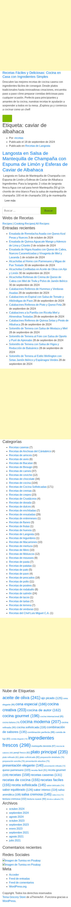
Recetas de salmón (20, 593)
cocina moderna (40, 721)
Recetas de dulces (20, 506)
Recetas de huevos (20, 530)
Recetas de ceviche (20, 475)
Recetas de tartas (19, 601)
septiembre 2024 (19, 812)
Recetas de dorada (20, 502)
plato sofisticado (30, 757)
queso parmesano (16, 770)
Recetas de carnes (20, 471)
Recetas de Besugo (20, 467)
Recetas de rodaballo (21, 589)
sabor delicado (55, 785)
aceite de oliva (21, 697)
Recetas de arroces (20, 455)
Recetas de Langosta (37, 145)
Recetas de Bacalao (21, 463)
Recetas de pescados (22, 577)
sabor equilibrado (17, 789)
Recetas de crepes (20, 494)
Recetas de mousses (21, 557)
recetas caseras (46, 775)
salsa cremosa (36, 794)
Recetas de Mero (19, 550)
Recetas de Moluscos (21, 554)
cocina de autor (44, 710)
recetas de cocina (21, 780)
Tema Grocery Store (14, 897)
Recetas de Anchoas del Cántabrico (30, 451)
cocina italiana (11, 722)
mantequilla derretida (43, 746)
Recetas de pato (18, 569)
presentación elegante (23, 765)
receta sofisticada (28, 785)
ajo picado (51, 698)
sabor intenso (45, 789)
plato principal (49, 751)
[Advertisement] (35, 35)
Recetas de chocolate (22, 479)
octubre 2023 (16, 820)
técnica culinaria (55, 799)
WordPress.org (18, 886)
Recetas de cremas (20, 490)
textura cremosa (14, 798)
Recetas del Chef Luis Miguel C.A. (29, 613)
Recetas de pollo (19, 581)
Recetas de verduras (21, 609)
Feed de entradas (19, 878)
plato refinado (10, 757)
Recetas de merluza (21, 546)
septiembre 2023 (19, 824)
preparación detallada (52, 757)
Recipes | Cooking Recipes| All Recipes (25, 223)
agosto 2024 (16, 816)
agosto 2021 (16, 836)
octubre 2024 (16, 808)
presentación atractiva (38, 761)
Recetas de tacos (19, 597)
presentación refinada (54, 766)
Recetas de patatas (20, 565)
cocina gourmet (20, 716)
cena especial (31, 704)
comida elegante (19, 739)
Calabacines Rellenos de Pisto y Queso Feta (35, 304)
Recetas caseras (19, 447)
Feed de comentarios (21, 882)
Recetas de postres (20, 585)
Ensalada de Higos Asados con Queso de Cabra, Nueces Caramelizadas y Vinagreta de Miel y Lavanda (38, 253)
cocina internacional (51, 716)
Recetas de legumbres (22, 538)
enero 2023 (15, 828)
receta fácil (39, 770)
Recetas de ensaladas (22, 514)
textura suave (36, 799)
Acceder (14, 874)
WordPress (9, 901)
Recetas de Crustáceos (22, 498)
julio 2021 (15, 840)
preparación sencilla (13, 761)
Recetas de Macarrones (23, 542)
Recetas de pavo (19, 573)
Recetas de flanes (19, 522)
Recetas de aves (19, 459)
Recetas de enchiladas (22, 510)
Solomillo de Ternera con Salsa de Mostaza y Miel (38, 328)
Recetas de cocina (20, 482)
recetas (19, 138)
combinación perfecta (41, 732)
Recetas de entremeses (23, 518)
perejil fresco (22, 752)
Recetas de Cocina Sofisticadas (28, 486)
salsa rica (58, 795)
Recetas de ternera (20, 605)
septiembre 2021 (19, 832)
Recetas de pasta (19, 561)
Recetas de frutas (19, 526)
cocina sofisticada (31, 727)
